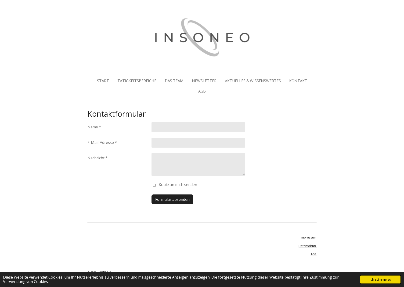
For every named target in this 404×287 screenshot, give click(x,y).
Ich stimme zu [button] (380, 279)
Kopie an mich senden (178, 184)
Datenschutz (308, 246)
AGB (313, 254)
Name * (94, 127)
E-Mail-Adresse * (102, 142)
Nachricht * (97, 157)
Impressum (309, 237)
